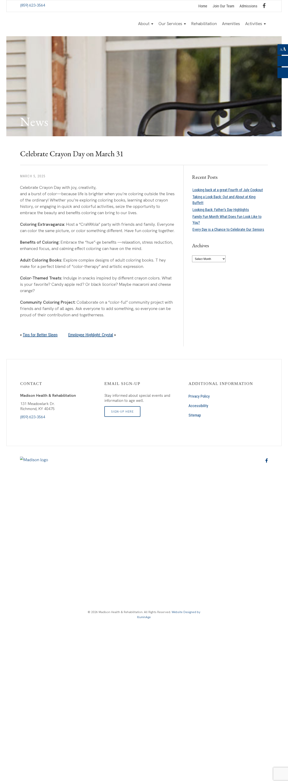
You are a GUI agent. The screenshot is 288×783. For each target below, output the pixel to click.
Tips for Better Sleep (40, 334)
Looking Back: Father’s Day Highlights (220, 209)
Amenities (231, 23)
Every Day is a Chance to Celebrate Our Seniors (228, 229)
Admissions (248, 6)
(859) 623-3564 (32, 5)
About (143, 23)
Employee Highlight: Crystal (90, 334)
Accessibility (198, 406)
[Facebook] (264, 5)
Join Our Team (223, 6)
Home (202, 6)
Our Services (170, 23)
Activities (253, 23)
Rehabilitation (204, 23)
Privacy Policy (199, 396)
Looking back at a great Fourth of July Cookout (227, 190)
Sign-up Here (122, 411)
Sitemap (194, 415)
